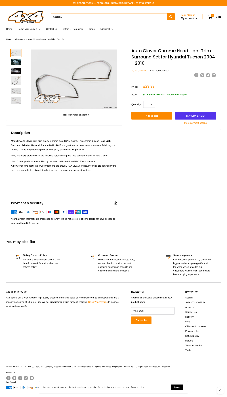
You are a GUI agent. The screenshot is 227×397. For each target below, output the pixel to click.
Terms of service (193, 345)
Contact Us (51, 29)
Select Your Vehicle (27, 29)
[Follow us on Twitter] (14, 378)
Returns (189, 340)
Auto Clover (138, 71)
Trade (92, 29)
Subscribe (141, 320)
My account (188, 18)
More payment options (195, 123)
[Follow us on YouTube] (32, 378)
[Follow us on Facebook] (8, 378)
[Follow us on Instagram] (20, 378)
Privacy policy (192, 331)
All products (20, 39)
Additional (105, 29)
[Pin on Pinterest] (202, 75)
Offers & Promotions (73, 29)
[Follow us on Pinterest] (26, 378)
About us (189, 307)
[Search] (171, 16)
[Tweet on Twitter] (208, 75)
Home (9, 29)
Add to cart (152, 115)
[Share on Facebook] (196, 75)
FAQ (187, 321)
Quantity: (136, 104)
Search (189, 297)
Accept (177, 387)
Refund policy (192, 336)
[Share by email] (214, 75)
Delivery (189, 316)
